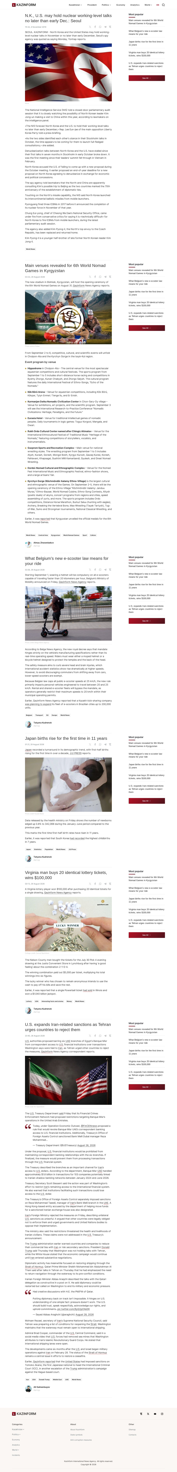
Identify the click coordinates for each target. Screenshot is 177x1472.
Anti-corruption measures (81, 1440)
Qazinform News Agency (72, 582)
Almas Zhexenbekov (44, 543)
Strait (94, 1324)
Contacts (132, 1435)
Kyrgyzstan (55, 535)
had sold (87, 990)
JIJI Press (72, 849)
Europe (54, 715)
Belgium (29, 715)
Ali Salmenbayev (42, 1387)
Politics (15, 1434)
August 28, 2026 (86, 1145)
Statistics (37, 849)
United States (72, 1361)
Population (49, 849)
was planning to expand (38, 704)
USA (36, 1001)
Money (69, 1001)
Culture (93, 535)
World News (30, 249)
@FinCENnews (89, 1126)
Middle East (57, 1380)
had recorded (77, 838)
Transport (39, 715)
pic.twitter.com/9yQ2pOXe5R (73, 1309)
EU (47, 715)
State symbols (76, 1435)
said (61, 1113)
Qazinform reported (44, 1361)
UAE (68, 1041)
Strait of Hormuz (34, 1266)
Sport (85, 535)
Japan (28, 749)
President (92, 5)
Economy (120, 5)
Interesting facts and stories (52, 1001)
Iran (60, 1048)
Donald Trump (44, 1380)
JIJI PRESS (76, 753)
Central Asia (43, 535)
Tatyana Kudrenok (43, 723)
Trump (33, 1243)
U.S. (27, 1041)
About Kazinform (77, 1429)
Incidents (16, 1455)
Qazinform (79, 285)
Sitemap (132, 1429)
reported (45, 518)
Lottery (29, 1001)
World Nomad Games (71, 535)
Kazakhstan (17, 1429)
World (14, 1450)
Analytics (134, 5)
